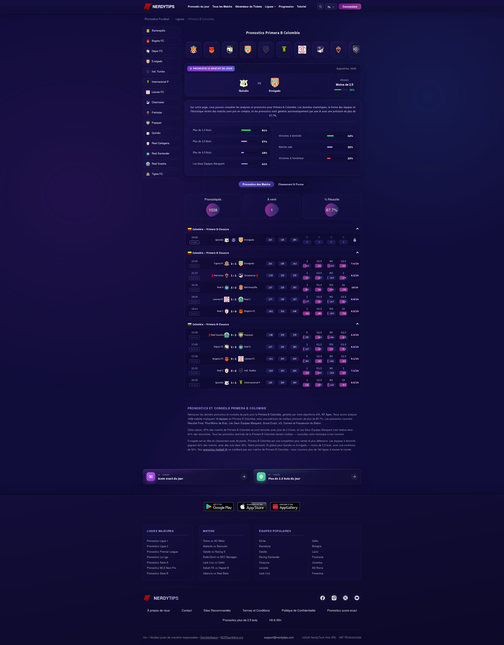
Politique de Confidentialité (298, 610)
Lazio (315, 551)
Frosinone (317, 557)
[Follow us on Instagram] (334, 598)
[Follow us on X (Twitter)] (345, 598)
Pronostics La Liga (157, 557)
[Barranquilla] (193, 49)
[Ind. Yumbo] (266, 49)
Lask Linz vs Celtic (214, 562)
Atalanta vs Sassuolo (215, 546)
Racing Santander (269, 557)
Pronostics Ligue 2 (157, 546)
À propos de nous (158, 610)
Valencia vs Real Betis (216, 573)
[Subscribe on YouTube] (357, 598)
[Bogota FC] (212, 49)
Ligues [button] (269, 6)
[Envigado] (248, 49)
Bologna (316, 546)
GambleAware (209, 637)
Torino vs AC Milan (214, 541)
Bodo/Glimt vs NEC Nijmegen (220, 557)
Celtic (315, 541)
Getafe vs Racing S (214, 551)
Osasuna (264, 562)
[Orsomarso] (320, 49)
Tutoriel (301, 6)
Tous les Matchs (222, 6)
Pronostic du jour (198, 6)
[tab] (256, 184)
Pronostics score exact (342, 610)
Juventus (317, 562)
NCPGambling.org (231, 637)
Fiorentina (317, 573)
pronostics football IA (215, 449)
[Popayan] (356, 49)
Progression (286, 6)
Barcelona (265, 546)
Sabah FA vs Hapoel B (216, 568)
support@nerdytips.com (279, 637)
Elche (262, 541)
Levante (263, 568)
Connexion (350, 6)
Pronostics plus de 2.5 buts (240, 620)
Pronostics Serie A (157, 562)
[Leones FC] (302, 49)
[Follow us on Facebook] (322, 598)
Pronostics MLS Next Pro (161, 568)
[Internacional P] (284, 49)
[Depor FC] (230, 49)
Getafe (263, 551)
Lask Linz (264, 573)
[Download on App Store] (252, 506)
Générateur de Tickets (248, 6)
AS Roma (317, 568)
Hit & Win (275, 620)
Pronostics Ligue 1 (157, 541)
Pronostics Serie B (157, 573)
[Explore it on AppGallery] (285, 506)
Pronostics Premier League (162, 551)
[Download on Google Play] (219, 506)
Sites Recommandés (217, 610)
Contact (187, 610)
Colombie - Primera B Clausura (211, 229)
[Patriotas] (338, 49)
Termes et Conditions (256, 610)
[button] (320, 6)
